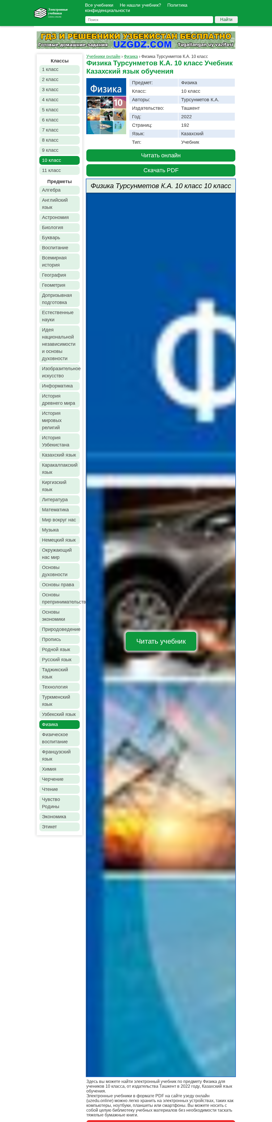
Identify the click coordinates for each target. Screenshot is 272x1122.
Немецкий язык (59, 540)
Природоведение (61, 629)
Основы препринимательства (61, 598)
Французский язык (56, 755)
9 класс (50, 150)
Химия (49, 769)
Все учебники (99, 5)
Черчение (52, 779)
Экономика (54, 816)
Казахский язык (59, 455)
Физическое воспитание (55, 738)
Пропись (51, 639)
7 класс (50, 130)
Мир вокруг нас (59, 519)
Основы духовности (54, 571)
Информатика (57, 386)
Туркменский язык (56, 700)
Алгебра (51, 190)
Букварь (51, 237)
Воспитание (55, 247)
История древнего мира (58, 399)
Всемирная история (54, 261)
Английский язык (55, 203)
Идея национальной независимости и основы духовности (58, 344)
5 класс (50, 109)
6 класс (50, 120)
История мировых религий (52, 420)
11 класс (51, 170)
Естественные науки (58, 316)
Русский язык (56, 659)
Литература (55, 499)
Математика (55, 509)
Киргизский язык (54, 486)
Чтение (50, 789)
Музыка (50, 530)
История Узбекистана (55, 441)
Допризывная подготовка (57, 299)
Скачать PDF (160, 170)
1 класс (50, 69)
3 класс (50, 89)
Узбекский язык (59, 714)
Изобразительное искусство (61, 372)
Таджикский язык (55, 673)
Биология (52, 227)
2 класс (50, 79)
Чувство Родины (51, 803)
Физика (50, 724)
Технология (55, 687)
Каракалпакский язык (60, 468)
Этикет (49, 826)
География (54, 275)
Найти (226, 19)
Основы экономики (53, 615)
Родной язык (56, 649)
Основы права (58, 584)
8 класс (50, 140)
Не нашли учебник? (140, 5)
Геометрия (53, 285)
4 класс (50, 99)
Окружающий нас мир (57, 553)
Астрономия (55, 217)
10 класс (51, 160)
